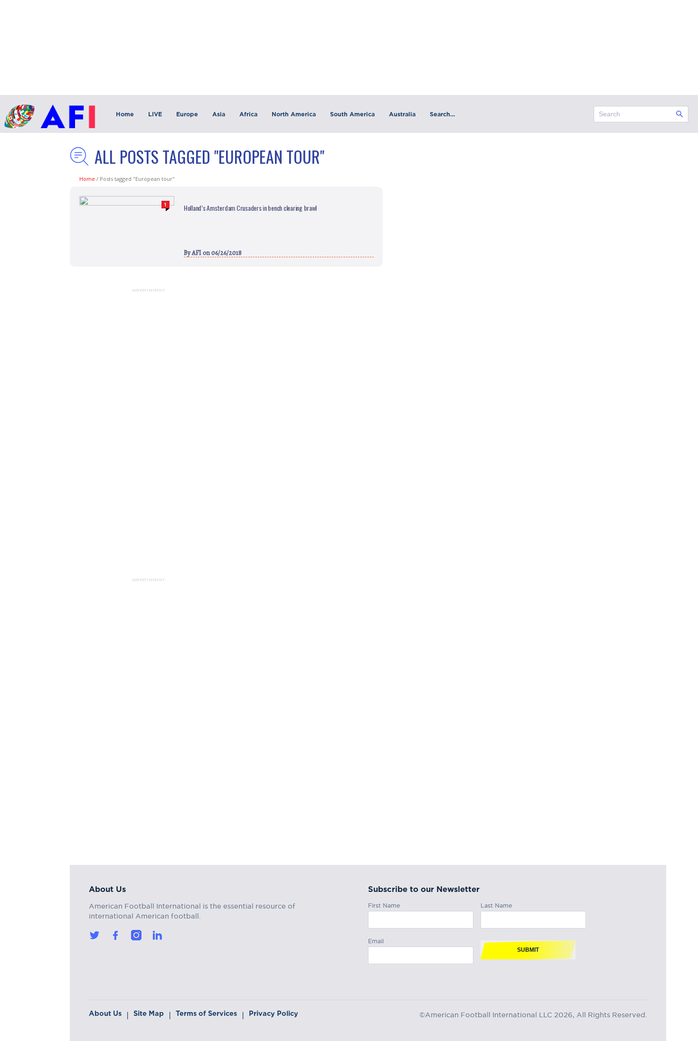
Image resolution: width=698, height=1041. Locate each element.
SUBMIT (528, 950)
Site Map (148, 1013)
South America (352, 114)
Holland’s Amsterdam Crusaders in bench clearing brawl (250, 208)
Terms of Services (206, 1013)
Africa (248, 114)
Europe (187, 114)
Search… (442, 114)
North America (294, 114)
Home (125, 114)
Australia (402, 114)
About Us (105, 1013)
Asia (218, 114)
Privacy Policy (273, 1013)
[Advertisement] (136, 434)
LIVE (155, 114)
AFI (196, 252)
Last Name (496, 904)
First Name (384, 904)
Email (376, 940)
